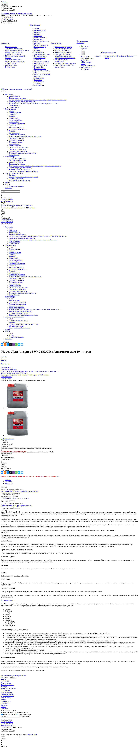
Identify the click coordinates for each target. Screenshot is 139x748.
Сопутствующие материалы (14, 173)
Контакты (8, 188)
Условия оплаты (6, 692)
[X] (10, 344)
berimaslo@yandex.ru (8, 725)
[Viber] (13, 344)
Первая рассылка (9, 714)
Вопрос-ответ (5, 698)
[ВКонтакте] (2, 344)
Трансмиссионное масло (9, 369)
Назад (11, 229)
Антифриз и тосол (7, 685)
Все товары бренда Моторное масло (13, 676)
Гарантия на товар (7, 696)
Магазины (4, 705)
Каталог (3, 679)
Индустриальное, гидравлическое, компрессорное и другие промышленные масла (29, 371)
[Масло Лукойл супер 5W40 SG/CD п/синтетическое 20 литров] (17, 408)
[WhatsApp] (16, 344)
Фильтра (4, 687)
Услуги (7, 184)
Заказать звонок (6, 223)
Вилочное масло (6, 377)
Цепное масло (6, 378)
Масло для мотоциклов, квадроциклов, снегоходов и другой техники (25, 375)
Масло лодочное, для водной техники (14, 373)
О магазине (5, 703)
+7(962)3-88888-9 (7, 19)
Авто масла (9, 94)
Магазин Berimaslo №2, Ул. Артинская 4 (15, 498)
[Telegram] (22, 344)
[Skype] (19, 344)
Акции (7, 182)
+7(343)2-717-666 (7, 17)
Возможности (5, 701)
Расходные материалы (8, 688)
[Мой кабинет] (2, 196)
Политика (4, 709)
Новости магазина (24, 714)
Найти (3, 739)
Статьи (3, 707)
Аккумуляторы (10, 157)
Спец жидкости (10, 109)
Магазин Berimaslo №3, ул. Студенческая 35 (16, 506)
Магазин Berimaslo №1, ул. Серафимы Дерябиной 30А (19, 491)
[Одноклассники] (5, 344)
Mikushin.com (32, 734)
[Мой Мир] (8, 344)
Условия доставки (7, 694)
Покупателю (5, 690)
